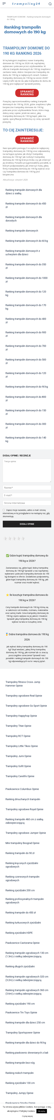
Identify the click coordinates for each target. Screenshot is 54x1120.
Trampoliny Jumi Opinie (18, 756)
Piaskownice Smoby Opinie (20, 1103)
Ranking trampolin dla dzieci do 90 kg (26, 1042)
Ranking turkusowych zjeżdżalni (23, 922)
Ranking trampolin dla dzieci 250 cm (25, 1022)
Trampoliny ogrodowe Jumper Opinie (26, 832)
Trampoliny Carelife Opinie (20, 776)
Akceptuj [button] (41, 1111)
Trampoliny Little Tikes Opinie (22, 746)
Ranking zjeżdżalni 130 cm (20, 1082)
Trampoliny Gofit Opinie (18, 766)
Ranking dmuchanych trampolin (23, 799)
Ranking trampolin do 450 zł (21, 912)
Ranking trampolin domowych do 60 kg (27, 240)
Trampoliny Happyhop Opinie (21, 715)
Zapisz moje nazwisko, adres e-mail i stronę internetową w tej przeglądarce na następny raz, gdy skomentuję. (26, 513)
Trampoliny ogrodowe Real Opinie (24, 695)
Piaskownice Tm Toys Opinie (21, 1012)
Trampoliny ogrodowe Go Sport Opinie (26, 705)
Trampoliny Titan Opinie (18, 725)
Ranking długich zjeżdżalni (20, 966)
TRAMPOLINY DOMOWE (16, 17)
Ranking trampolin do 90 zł (20, 853)
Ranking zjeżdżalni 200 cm (20, 890)
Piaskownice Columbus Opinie (22, 789)
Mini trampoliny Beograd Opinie (22, 843)
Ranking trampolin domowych (22, 230)
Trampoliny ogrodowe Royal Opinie (24, 809)
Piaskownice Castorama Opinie (23, 942)
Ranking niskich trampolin (20, 1072)
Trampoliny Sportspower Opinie (23, 1032)
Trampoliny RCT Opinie (18, 736)
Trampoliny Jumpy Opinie (19, 1093)
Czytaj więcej (27, 1116)
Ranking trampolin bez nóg (20, 1062)
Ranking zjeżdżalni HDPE (19, 932)
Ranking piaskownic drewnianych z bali (27, 1052)
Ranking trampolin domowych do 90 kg (27, 386)
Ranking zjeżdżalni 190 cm (20, 1003)
